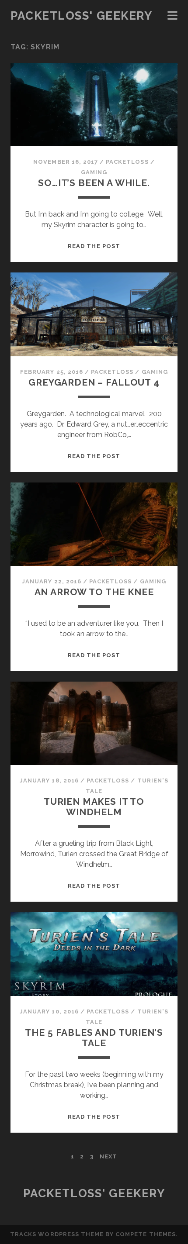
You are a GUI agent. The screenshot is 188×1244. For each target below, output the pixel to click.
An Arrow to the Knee (94, 591)
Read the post (94, 246)
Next (108, 1156)
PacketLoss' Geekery (81, 15)
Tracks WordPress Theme (57, 1234)
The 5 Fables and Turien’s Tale (94, 1037)
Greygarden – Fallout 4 (94, 382)
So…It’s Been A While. (94, 182)
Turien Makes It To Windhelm (94, 806)
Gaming (94, 172)
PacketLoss (127, 162)
